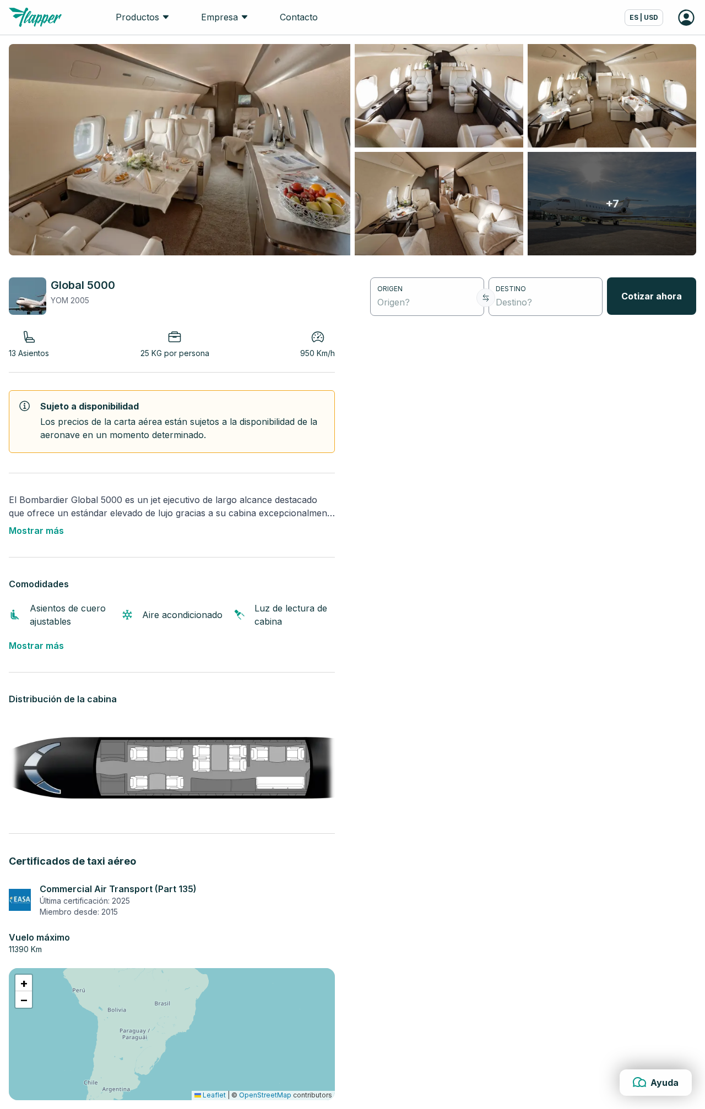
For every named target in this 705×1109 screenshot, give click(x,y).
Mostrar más (36, 530)
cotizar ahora (651, 296)
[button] (23, 983)
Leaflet (213, 1095)
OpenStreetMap (265, 1095)
